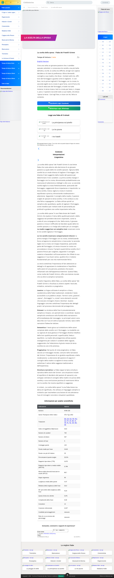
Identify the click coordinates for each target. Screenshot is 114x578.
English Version (43, 61)
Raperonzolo (6, 17)
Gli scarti (76, 536)
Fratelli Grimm (44, 7)
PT (68, 421)
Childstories (28, 3)
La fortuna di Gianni (8, 58)
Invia (39, 535)
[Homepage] (24, 7)
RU (76, 419)
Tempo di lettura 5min (33, 7)
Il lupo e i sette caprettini (9, 12)
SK (65, 425)
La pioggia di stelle (43, 536)
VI (75, 421)
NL (70, 423)
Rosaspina (5, 44)
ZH (68, 419)
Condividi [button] (105, 2)
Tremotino (5, 54)
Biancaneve (5, 49)
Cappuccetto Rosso (8, 35)
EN (65, 419)
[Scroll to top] (67, 575)
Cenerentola (5, 26)
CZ (65, 421)
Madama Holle (6, 31)
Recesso (61, 576)
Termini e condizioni (52, 576)
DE (73, 421)
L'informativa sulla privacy (49, 533)
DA (73, 423)
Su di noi (34, 576)
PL (68, 423)
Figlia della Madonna (5, 121)
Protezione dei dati (41, 576)
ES (71, 419)
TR (65, 423)
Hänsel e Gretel (7, 21)
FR (73, 419)
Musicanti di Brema (8, 40)
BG (76, 423)
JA (70, 421)
